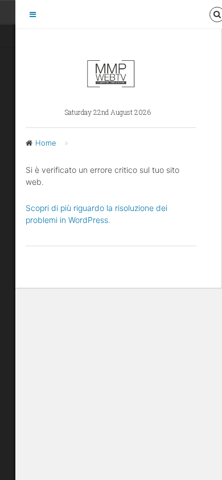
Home (45, 142)
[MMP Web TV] (111, 83)
